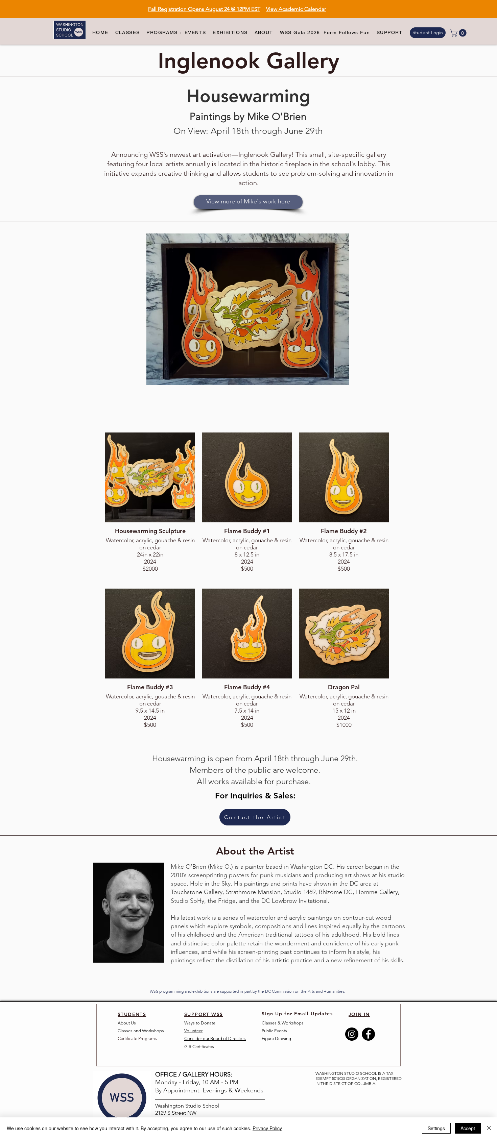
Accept (467, 1128)
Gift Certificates (199, 1046)
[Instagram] (351, 1034)
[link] (459, 32)
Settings (436, 1128)
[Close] (489, 1128)
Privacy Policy (267, 1128)
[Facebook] (368, 1034)
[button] (127, 32)
